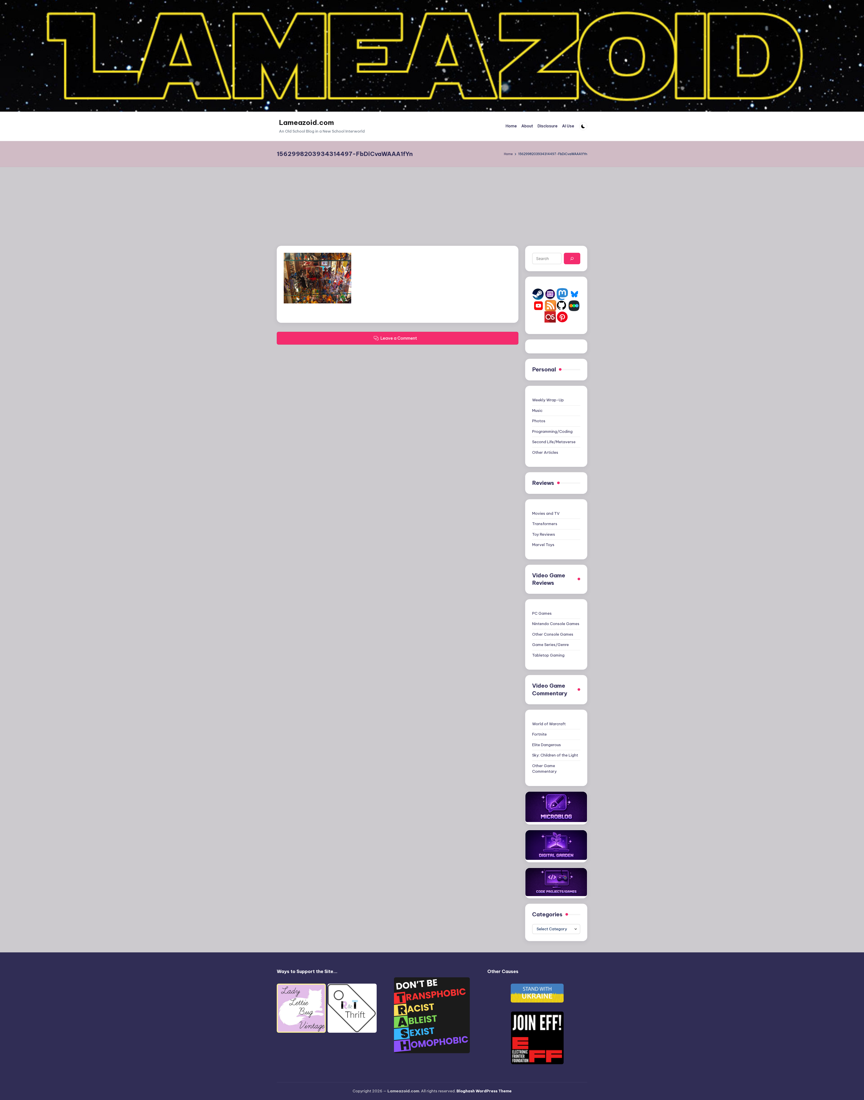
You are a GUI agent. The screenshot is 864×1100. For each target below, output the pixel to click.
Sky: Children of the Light (555, 755)
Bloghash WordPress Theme (484, 1091)
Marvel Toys (543, 544)
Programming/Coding (552, 431)
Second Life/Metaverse (554, 441)
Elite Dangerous (546, 744)
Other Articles (545, 452)
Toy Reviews (543, 534)
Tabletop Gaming (548, 655)
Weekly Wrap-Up (548, 400)
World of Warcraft (549, 723)
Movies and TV (546, 513)
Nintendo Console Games (555, 623)
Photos (538, 420)
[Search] (572, 258)
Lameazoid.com (306, 122)
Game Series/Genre (550, 644)
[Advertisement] (432, 200)
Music (537, 410)
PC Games (542, 613)
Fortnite (539, 734)
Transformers (544, 523)
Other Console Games (552, 634)
